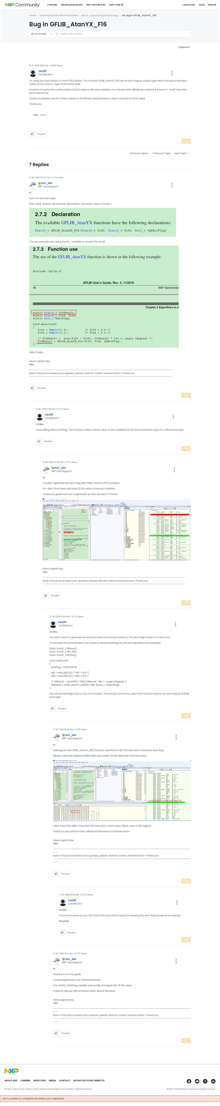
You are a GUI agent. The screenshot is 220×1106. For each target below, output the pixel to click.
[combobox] (122, 33)
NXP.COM (114, 4)
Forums (52, 4)
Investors (39, 1080)
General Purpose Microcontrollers (58, 15)
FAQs (202, 4)
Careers (25, 1080)
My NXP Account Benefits (89, 1080)
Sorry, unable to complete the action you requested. (33, 1098)
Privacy (7, 1089)
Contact (64, 1080)
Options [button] (183, 47)
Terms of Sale (32, 1089)
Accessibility (67, 1089)
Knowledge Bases (72, 4)
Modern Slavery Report (50, 1089)
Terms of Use (18, 1089)
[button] (172, 73)
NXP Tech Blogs (96, 4)
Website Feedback (83, 1089)
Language (189, 4)
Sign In (212, 4)
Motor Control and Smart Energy (100, 15)
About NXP (11, 1080)
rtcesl (43, 114)
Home (32, 15)
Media (52, 1080)
